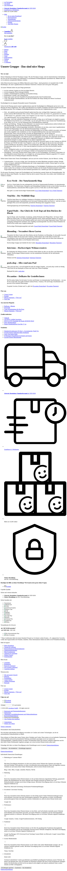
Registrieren (7, 664)
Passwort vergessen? (10, 666)
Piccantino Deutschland (39, 286)
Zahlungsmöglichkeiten (14, 21)
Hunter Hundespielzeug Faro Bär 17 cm (15, 324)
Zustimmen (4, 748)
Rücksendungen (12, 17)
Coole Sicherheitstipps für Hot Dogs (14, 309)
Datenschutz (7, 712)
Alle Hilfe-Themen (13, 24)
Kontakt (10, 22)
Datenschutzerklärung (53, 745)
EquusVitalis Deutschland (41, 226)
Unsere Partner (8, 679)
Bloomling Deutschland (42, 243)
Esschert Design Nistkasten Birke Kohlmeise (16, 332)
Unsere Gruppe (8, 294)
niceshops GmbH (13, 708)
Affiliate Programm (9, 681)
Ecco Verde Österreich (56, 190)
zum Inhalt (7, 3)
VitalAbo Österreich (49, 205)
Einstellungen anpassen (25, 748)
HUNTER (7, 307)
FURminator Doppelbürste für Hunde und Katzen (18, 336)
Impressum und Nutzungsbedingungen (14, 711)
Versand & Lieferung (10, 647)
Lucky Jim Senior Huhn (10, 334)
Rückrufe (6, 683)
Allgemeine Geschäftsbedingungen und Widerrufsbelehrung (20, 714)
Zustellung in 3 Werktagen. (11, 10)
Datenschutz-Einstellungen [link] (11, 717)
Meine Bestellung (9, 645)
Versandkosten (12, 19)
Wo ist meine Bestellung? (15, 16)
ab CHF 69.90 (20, 8)
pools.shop (21, 271)
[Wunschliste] (5, 42)
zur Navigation (8, 2)
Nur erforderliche (13, 748)
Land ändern (17, 705)
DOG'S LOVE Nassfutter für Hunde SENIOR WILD (19, 321)
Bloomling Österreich (56, 243)
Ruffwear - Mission (9, 306)
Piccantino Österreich (53, 286)
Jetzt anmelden (8, 33)
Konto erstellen (8, 39)
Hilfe (5, 14)
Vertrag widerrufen (6, 726)
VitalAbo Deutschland (36, 205)
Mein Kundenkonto (9, 652)
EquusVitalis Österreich (55, 226)
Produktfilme (7, 678)
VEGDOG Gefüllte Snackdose (12, 319)
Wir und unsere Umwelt (10, 675)
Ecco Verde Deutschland (42, 190)
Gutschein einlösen (9, 669)
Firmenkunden (8, 656)
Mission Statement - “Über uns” (13, 297)
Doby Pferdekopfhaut (10, 322)
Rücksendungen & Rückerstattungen (14, 648)
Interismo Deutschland (23, 257)
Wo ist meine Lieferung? (11, 667)
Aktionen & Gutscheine (10, 653)
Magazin (6, 676)
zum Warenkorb (8, 5)
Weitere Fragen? (8, 655)
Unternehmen (8, 722)
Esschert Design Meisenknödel (12, 337)
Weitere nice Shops (9, 723)
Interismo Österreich (35, 257)
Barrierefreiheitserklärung (11, 716)
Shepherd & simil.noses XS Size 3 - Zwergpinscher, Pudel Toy (21, 331)
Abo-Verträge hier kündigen (12, 719)
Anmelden (7, 662)
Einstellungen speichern (7, 867)
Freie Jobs (7, 299)
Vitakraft (6, 318)
